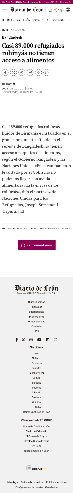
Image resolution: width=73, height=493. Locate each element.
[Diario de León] (36, 10)
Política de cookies (56, 482)
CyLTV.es (36, 446)
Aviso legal (12, 482)
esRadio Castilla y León (36, 450)
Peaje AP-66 (50, 1)
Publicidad (36, 307)
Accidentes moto (32, 1)
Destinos (36, 397)
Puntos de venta (36, 321)
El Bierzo (36, 358)
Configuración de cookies (29, 487)
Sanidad (36, 382)
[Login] (68, 10)
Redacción (9, 83)
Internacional (13, 30)
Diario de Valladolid (36, 431)
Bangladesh (38, 228)
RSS (36, 331)
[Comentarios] (47, 72)
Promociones (36, 316)
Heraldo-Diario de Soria (36, 441)
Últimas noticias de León (36, 412)
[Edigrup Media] (36, 467)
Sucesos (36, 387)
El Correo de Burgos (36, 436)
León (26, 20)
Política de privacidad (32, 482)
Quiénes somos (36, 302)
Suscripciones (36, 311)
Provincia (40, 20)
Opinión (36, 402)
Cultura (36, 378)
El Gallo (36, 407)
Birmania (54, 228)
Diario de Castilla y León (36, 426)
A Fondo (36, 392)
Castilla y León (37, 373)
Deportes (36, 368)
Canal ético (51, 487)
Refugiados (15, 228)
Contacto (36, 326)
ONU (26, 228)
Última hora (11, 20)
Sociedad (58, 20)
